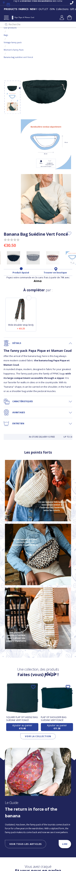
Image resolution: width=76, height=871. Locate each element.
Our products (10, 27)
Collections (62, 9)
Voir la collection (38, 736)
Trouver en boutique (55, 272)
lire (65, 844)
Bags (6, 35)
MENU (6, 19)
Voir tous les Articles (25, 844)
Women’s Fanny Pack (14, 49)
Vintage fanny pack (13, 42)
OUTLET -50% (47, 9)
